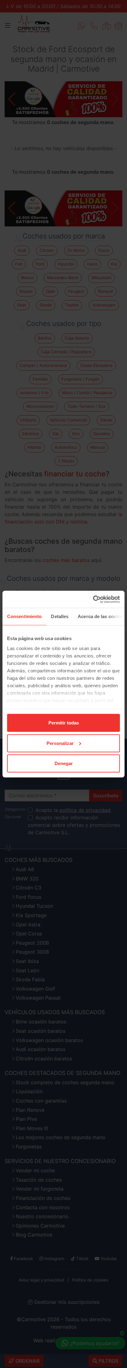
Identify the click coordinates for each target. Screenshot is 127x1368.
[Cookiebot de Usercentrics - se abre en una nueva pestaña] (93, 599)
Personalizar (60, 743)
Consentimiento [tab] (24, 616)
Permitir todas (63, 722)
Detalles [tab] (59, 616)
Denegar (64, 763)
